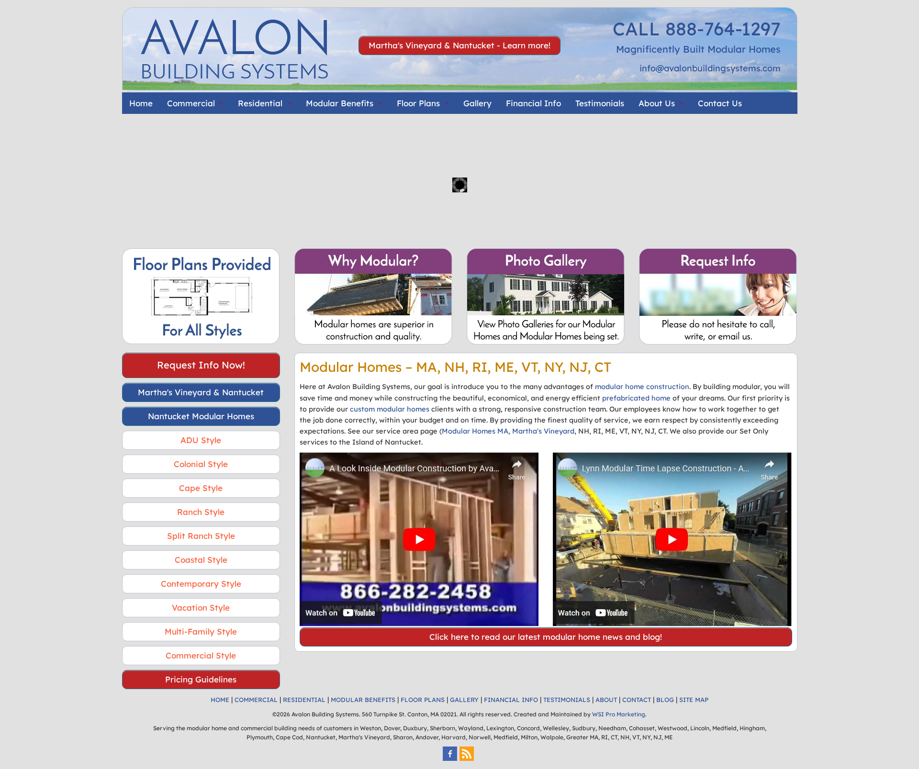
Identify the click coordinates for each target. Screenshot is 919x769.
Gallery (477, 103)
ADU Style (200, 440)
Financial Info (533, 103)
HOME (220, 699)
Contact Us (720, 103)
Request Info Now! (201, 365)
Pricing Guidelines (200, 679)
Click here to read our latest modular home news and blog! (545, 637)
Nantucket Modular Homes (201, 416)
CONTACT (636, 699)
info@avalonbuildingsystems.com (710, 68)
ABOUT (606, 699)
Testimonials (599, 103)
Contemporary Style (201, 584)
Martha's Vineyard (543, 430)
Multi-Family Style (201, 631)
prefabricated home (636, 397)
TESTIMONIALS (566, 699)
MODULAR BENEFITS (363, 699)
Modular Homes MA (475, 430)
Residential (260, 103)
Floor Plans (418, 103)
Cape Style (201, 488)
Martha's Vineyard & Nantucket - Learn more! (459, 45)
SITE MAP (693, 699)
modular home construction (642, 386)
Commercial (191, 103)
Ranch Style (200, 512)
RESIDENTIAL (304, 699)
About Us (657, 103)
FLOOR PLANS (423, 699)
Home (141, 103)
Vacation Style (201, 607)
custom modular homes (389, 408)
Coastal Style (201, 560)
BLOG (665, 699)
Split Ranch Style (201, 536)
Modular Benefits (339, 103)
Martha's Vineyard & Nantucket (201, 392)
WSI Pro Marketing (618, 714)
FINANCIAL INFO (511, 699)
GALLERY (464, 699)
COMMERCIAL (256, 699)
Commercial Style (201, 655)
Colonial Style (201, 464)
